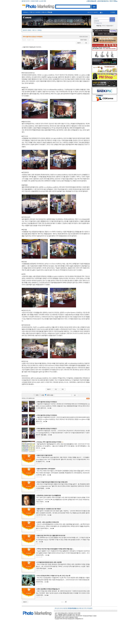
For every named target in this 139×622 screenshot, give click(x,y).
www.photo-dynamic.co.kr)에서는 (73, 312)
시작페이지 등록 (34, 1)
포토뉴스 (25, 12)
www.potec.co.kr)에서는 (57, 276)
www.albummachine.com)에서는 (55, 89)
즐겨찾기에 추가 (26, 1)
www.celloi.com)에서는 (28, 126)
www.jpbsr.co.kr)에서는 (48, 75)
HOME (29, 30)
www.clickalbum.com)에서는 (51, 187)
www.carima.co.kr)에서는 (61, 174)
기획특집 (39, 30)
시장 (103, 12)
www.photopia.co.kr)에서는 (41, 378)
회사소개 (57, 608)
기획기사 (32, 12)
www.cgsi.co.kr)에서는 (56, 138)
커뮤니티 (44, 12)
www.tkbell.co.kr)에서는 (55, 231)
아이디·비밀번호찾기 (107, 25)
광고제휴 (79, 608)
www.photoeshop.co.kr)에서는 (76, 363)
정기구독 (84, 608)
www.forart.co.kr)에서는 (55, 263)
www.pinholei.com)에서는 (44, 327)
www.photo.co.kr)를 (84, 75)
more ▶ (49, 408)
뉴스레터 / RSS (42, 1)
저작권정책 (89, 608)
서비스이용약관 (63, 608)
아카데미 (38, 12)
